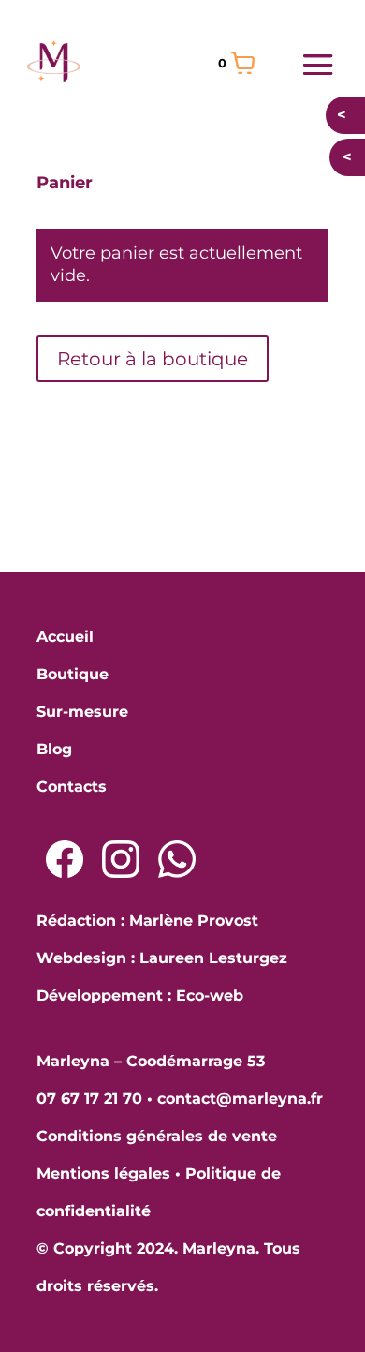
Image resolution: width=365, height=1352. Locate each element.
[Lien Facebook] (64, 859)
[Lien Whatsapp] (177, 859)
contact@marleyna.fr (240, 1098)
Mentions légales (103, 1173)
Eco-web (209, 995)
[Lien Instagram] (120, 859)
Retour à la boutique (152, 359)
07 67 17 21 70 (89, 1098)
